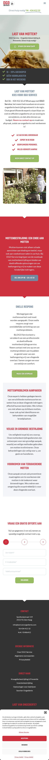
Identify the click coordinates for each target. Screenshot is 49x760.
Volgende (24, 580)
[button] (45, 712)
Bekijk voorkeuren (24, 751)
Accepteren (24, 738)
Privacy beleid (19, 757)
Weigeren (24, 745)
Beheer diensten (24, 732)
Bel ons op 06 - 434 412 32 (24, 278)
